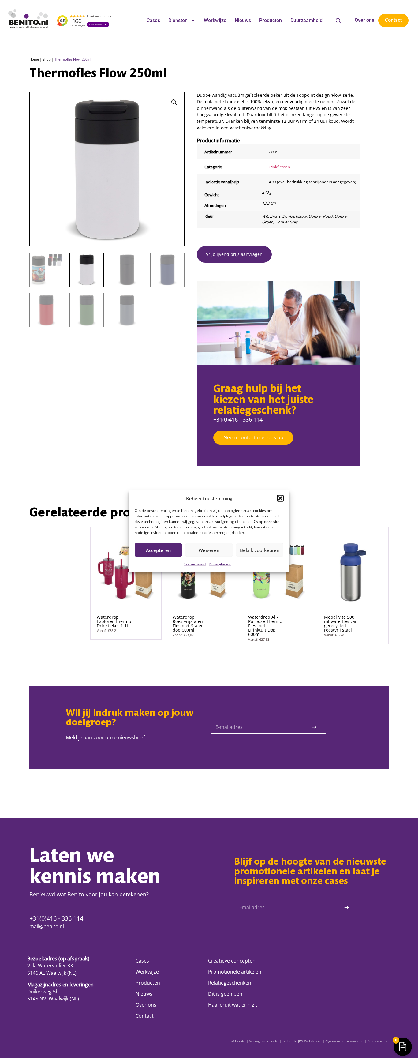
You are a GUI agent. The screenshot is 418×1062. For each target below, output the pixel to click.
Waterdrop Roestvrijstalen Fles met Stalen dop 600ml (188, 623)
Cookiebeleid (195, 564)
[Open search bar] (338, 20)
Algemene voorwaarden (344, 1041)
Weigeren (209, 550)
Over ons (364, 20)
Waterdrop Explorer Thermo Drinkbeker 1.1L (114, 621)
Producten (270, 20)
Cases (153, 20)
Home (34, 59)
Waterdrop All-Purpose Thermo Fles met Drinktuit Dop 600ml (265, 625)
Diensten (178, 20)
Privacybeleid (220, 564)
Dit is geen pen (225, 993)
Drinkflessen (278, 167)
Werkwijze (215, 20)
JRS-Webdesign (310, 1041)
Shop (47, 59)
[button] (280, 498)
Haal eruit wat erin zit (232, 1004)
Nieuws (243, 20)
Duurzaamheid (306, 20)
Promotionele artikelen (234, 971)
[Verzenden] (314, 727)
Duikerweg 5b (43, 991)
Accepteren (158, 550)
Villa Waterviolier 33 (50, 965)
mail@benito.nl (46, 926)
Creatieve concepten (232, 960)
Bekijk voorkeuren (259, 550)
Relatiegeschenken (229, 982)
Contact (145, 1015)
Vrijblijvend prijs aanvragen (234, 254)
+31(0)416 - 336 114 (238, 419)
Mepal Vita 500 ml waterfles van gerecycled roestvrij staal (341, 623)
